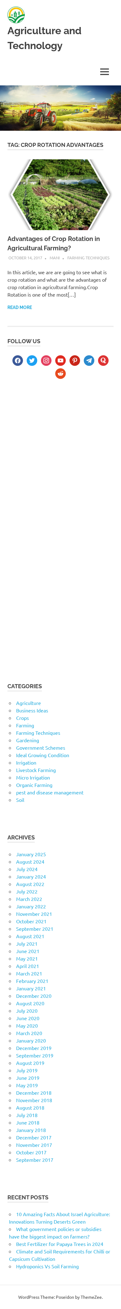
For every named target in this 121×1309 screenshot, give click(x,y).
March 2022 (29, 899)
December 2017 (34, 1137)
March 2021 (29, 973)
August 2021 (30, 936)
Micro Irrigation (33, 777)
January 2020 (31, 1040)
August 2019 (30, 1063)
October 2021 (31, 921)
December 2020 (34, 996)
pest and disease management (49, 792)
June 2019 (27, 1078)
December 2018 (34, 1092)
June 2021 (27, 951)
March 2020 (29, 1033)
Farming (25, 725)
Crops (22, 718)
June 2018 (27, 1122)
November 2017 (34, 1145)
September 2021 (34, 928)
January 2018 (31, 1130)
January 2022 (31, 906)
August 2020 (30, 1003)
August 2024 (30, 861)
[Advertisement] (60, 455)
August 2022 (30, 884)
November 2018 (34, 1100)
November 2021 (34, 914)
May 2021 (27, 958)
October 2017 (31, 1152)
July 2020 (27, 1010)
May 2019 (27, 1085)
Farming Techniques (88, 257)
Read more (19, 307)
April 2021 (27, 966)
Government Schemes (40, 747)
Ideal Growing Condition (42, 755)
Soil (20, 800)
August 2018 (30, 1107)
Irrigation (26, 762)
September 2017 (34, 1160)
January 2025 (31, 854)
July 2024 (27, 869)
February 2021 (32, 981)
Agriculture (28, 703)
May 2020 (27, 1025)
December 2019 (34, 1048)
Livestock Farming (36, 770)
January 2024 (31, 876)
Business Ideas (32, 710)
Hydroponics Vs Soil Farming (47, 1266)
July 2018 (27, 1115)
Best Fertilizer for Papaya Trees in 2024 (59, 1244)
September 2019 (34, 1055)
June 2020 (27, 1018)
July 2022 (27, 891)
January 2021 (31, 988)
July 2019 (27, 1070)
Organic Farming (34, 785)
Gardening (27, 740)
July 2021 (27, 943)
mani (55, 257)
